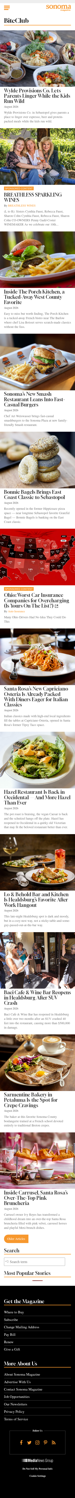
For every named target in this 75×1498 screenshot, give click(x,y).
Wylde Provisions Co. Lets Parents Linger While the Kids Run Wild (37, 96)
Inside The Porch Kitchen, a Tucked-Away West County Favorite (34, 297)
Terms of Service (16, 1419)
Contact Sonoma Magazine (23, 1389)
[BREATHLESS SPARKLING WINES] (37, 156)
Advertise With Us (17, 1381)
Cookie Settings (37, 1476)
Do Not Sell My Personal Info (37, 1468)
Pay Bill (10, 1334)
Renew (9, 1341)
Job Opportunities (17, 1396)
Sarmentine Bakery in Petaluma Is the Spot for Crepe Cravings (31, 1100)
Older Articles (16, 1239)
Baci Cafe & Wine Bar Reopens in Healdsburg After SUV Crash (37, 997)
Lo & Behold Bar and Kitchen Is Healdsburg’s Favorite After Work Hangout (36, 899)
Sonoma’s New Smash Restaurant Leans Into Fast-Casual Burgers (34, 399)
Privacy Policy (14, 1411)
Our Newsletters (15, 1404)
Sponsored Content (19, 188)
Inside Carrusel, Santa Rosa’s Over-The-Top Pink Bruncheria (36, 1198)
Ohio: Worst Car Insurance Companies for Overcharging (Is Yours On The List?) (36, 600)
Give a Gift (12, 1349)
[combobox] (34, 1262)
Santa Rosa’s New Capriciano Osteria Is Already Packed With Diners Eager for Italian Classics (36, 697)
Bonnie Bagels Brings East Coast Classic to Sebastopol (34, 494)
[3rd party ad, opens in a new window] (37, 557)
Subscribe (11, 1319)
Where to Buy (14, 1312)
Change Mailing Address (21, 1327)
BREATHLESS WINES (22, 205)
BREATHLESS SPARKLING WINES (33, 197)
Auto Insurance (16, 611)
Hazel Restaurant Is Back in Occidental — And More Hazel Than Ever (37, 797)
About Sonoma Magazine (22, 1374)
